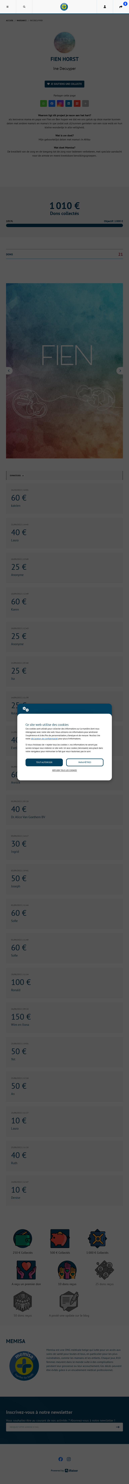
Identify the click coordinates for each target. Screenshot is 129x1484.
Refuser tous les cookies (64, 770)
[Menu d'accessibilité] (125, 4)
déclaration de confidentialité (44, 738)
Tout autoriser (44, 762)
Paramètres (84, 762)
